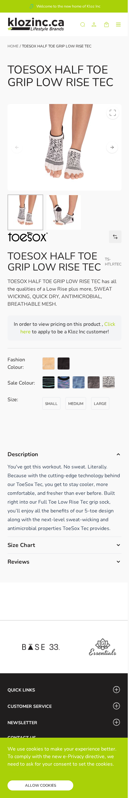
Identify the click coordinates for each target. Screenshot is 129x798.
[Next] (112, 147)
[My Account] (94, 24)
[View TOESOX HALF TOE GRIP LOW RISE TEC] (25, 212)
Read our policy (26, 771)
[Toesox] (28, 237)
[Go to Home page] (36, 24)
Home (13, 46)
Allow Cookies (40, 785)
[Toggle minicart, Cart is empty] (106, 24)
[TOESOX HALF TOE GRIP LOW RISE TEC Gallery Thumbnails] (44, 212)
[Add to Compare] (115, 236)
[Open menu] (118, 24)
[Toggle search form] (82, 24)
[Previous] (17, 147)
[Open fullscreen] (112, 113)
